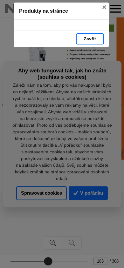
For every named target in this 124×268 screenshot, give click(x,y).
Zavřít (90, 38)
